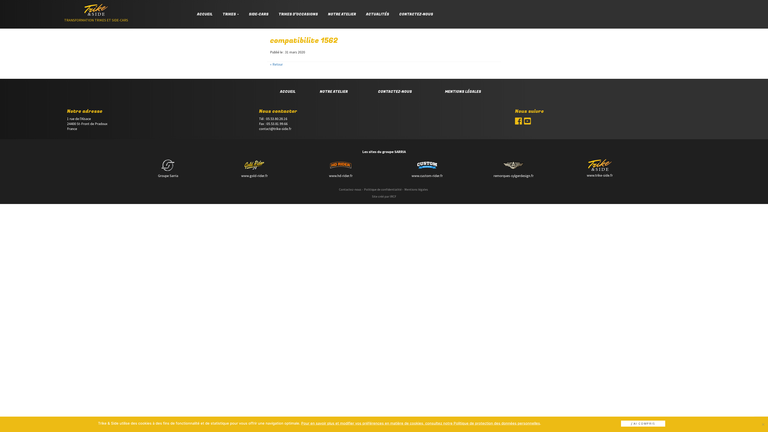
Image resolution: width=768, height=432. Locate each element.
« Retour (276, 64)
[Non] (763, 424)
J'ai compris (643, 423)
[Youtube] (527, 122)
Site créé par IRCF (384, 196)
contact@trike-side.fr (275, 128)
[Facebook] (518, 122)
